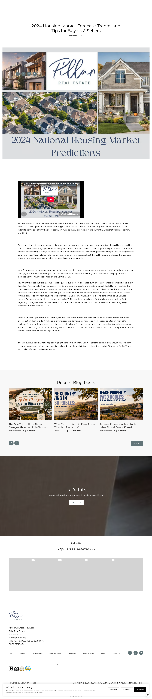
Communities (38, 654)
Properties (23, 654)
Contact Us (116, 654)
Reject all (113, 689)
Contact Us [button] (76, 503)
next (16, 443)
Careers (102, 654)
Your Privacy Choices (76, 696)
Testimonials (71, 654)
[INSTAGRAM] (135, 653)
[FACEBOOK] (130, 653)
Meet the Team (55, 654)
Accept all (140, 689)
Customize (126, 689)
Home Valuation (88, 654)
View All (137, 443)
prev (11, 443)
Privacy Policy (136, 683)
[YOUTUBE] (141, 653)
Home (11, 654)
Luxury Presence (28, 683)
